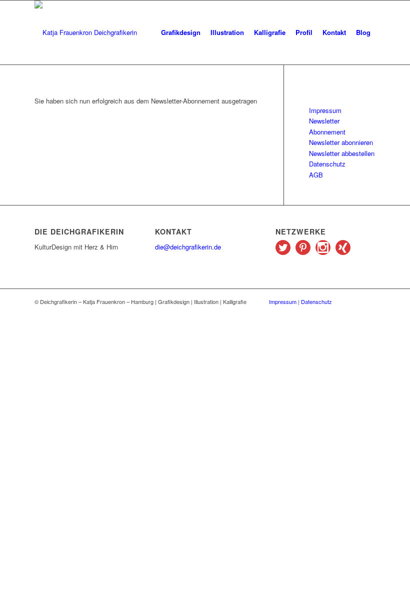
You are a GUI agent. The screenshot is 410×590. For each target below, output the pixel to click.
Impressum (325, 110)
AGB (316, 175)
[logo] (85, 32)
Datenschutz (327, 163)
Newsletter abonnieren (341, 142)
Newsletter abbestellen (341, 153)
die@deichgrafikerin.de (188, 247)
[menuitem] (181, 32)
